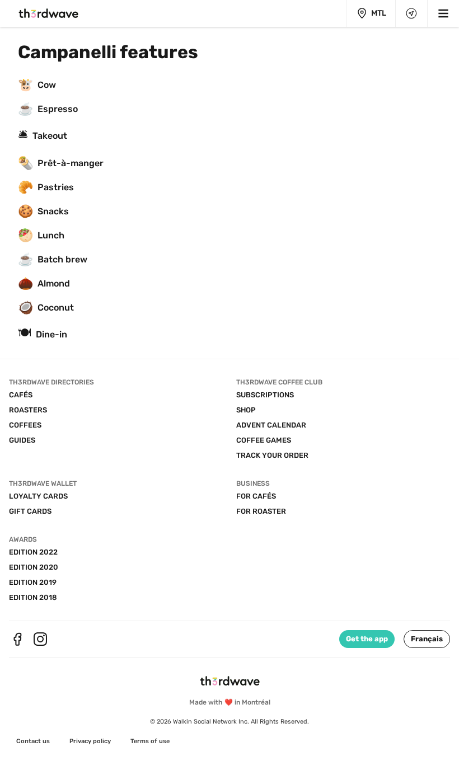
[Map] (411, 13)
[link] (33, 741)
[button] (427, 639)
